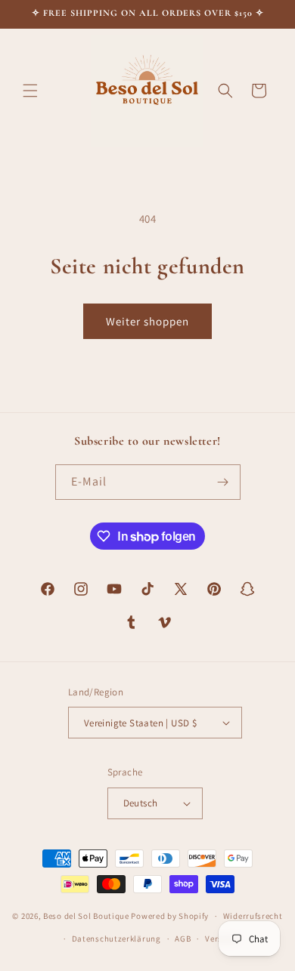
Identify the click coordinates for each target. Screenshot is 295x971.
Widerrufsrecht (253, 916)
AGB (183, 938)
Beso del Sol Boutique (86, 916)
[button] (30, 90)
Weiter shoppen (147, 321)
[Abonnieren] (223, 482)
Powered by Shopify (170, 916)
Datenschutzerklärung (116, 938)
